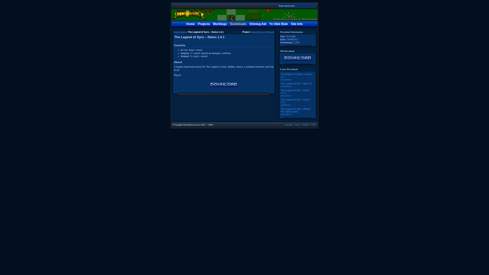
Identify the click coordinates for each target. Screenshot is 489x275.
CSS (314, 125)
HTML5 (305, 125)
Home (190, 24)
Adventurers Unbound (262, 32)
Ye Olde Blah (278, 24)
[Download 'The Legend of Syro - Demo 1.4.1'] (298, 58)
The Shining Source (244, 15)
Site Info (297, 24)
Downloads (238, 24)
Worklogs (220, 24)
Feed (297, 125)
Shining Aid (257, 24)
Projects (204, 24)
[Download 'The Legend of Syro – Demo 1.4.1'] (224, 84)
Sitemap (288, 125)
